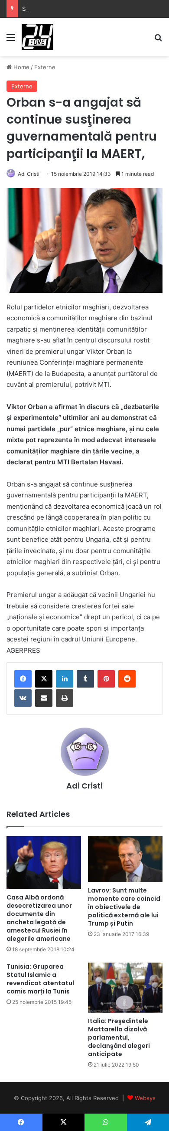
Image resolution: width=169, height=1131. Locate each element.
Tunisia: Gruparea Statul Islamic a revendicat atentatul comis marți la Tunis (40, 979)
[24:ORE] (37, 37)
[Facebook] (23, 679)
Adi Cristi (28, 174)
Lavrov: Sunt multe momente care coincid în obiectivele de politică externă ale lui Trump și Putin (124, 907)
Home (20, 67)
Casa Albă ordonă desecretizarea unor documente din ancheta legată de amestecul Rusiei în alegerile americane (39, 918)
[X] (43, 679)
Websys (145, 1097)
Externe (44, 67)
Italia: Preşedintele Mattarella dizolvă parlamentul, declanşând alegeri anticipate (119, 1037)
